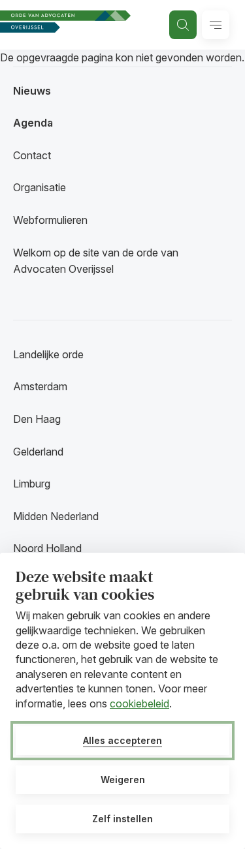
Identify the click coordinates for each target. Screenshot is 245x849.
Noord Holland (47, 548)
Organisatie (39, 187)
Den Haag (37, 418)
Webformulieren (50, 219)
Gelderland (38, 451)
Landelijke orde (48, 354)
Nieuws (32, 90)
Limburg (31, 483)
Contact (32, 155)
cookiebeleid (139, 703)
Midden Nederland (56, 516)
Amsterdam (40, 386)
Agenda (33, 122)
